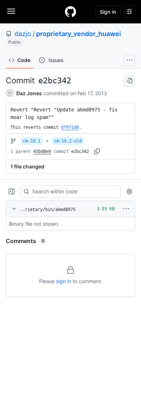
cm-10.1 (31, 141)
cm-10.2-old (68, 141)
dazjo (22, 34)
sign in (63, 281)
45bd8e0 (42, 151)
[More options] (126, 209)
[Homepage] (70, 11)
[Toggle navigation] (11, 11)
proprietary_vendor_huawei (78, 34)
